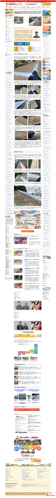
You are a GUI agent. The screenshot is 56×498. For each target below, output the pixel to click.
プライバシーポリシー (46, 270)
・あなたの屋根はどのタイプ (40, 470)
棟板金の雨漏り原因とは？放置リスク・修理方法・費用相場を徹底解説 (26, 381)
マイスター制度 (45, 56)
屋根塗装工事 (21, 146)
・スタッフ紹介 (39, 475)
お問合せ (44, 272)
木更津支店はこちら (48, 299)
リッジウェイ (7, 67)
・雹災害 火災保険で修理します (25, 475)
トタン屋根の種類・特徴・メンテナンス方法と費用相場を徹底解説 (47, 148)
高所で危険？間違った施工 (9, 199)
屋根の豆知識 (7, 165)
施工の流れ (45, 183)
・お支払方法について (7, 475)
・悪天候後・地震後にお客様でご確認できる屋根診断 (43, 471)
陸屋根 (7, 52)
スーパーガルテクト (8, 58)
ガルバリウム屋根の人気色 (46, 181)
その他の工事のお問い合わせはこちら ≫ (28, 231)
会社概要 (44, 263)
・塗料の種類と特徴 (39, 472)
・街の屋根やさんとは (7, 470)
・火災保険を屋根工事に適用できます (26, 476)
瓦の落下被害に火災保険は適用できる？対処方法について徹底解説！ (47, 129)
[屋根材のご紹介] (7, 56)
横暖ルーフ (7, 63)
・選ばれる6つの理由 (7, 471)
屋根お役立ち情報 (45, 189)
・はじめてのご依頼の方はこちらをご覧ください (27, 470)
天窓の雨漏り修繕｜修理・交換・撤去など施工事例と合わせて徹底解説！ (9, 206)
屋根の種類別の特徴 (8, 76)
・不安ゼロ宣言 (7, 472)
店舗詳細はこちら (16, 318)
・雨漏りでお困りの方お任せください (26, 473)
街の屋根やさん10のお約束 (46, 45)
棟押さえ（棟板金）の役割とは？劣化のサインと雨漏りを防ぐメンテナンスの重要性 (27, 376)
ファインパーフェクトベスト (47, 253)
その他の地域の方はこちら (34, 361)
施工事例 (17, 9)
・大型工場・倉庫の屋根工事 (25, 477)
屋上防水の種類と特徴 (8, 89)
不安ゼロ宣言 (45, 47)
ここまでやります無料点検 (46, 52)
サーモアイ (45, 249)
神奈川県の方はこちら (25, 361)
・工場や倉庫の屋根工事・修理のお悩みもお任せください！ (28, 479)
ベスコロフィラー (45, 251)
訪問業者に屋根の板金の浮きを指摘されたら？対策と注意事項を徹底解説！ (47, 105)
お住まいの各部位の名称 (8, 74)
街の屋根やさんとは (46, 39)
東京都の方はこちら (17, 361)
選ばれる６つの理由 (46, 43)
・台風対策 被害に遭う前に (25, 474)
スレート (7, 45)
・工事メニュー (23, 471)
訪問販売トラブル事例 (46, 102)
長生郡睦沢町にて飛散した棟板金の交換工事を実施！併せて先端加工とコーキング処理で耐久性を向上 (34, 390)
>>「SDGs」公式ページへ (8, 280)
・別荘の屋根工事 (24, 478)
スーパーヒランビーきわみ (9, 65)
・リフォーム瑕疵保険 (7, 473)
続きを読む (27, 266)
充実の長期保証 (45, 54)
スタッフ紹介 (45, 265)
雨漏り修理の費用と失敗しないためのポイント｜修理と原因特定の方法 (47, 135)
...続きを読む (31, 369)
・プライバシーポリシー (40, 476)
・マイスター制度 (7, 474)
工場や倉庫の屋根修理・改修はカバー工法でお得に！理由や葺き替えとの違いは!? (47, 221)
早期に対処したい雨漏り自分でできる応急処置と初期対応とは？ (47, 211)
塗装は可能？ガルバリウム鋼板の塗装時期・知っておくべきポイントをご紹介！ (9, 191)
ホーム (15, 9)
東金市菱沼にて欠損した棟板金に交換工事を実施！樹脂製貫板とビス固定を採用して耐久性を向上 (21, 390)
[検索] (50, 9)
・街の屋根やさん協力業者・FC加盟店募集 (42, 477)
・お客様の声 (6, 479)
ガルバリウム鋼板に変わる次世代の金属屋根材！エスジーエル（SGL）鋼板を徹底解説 (9, 194)
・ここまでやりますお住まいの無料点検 (26, 472)
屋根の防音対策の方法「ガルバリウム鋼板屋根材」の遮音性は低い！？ (47, 138)
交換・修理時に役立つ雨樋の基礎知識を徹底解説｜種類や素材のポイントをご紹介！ (9, 214)
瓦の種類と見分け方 (8, 150)
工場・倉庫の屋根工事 (46, 232)
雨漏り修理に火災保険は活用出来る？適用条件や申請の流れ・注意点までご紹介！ (47, 132)
